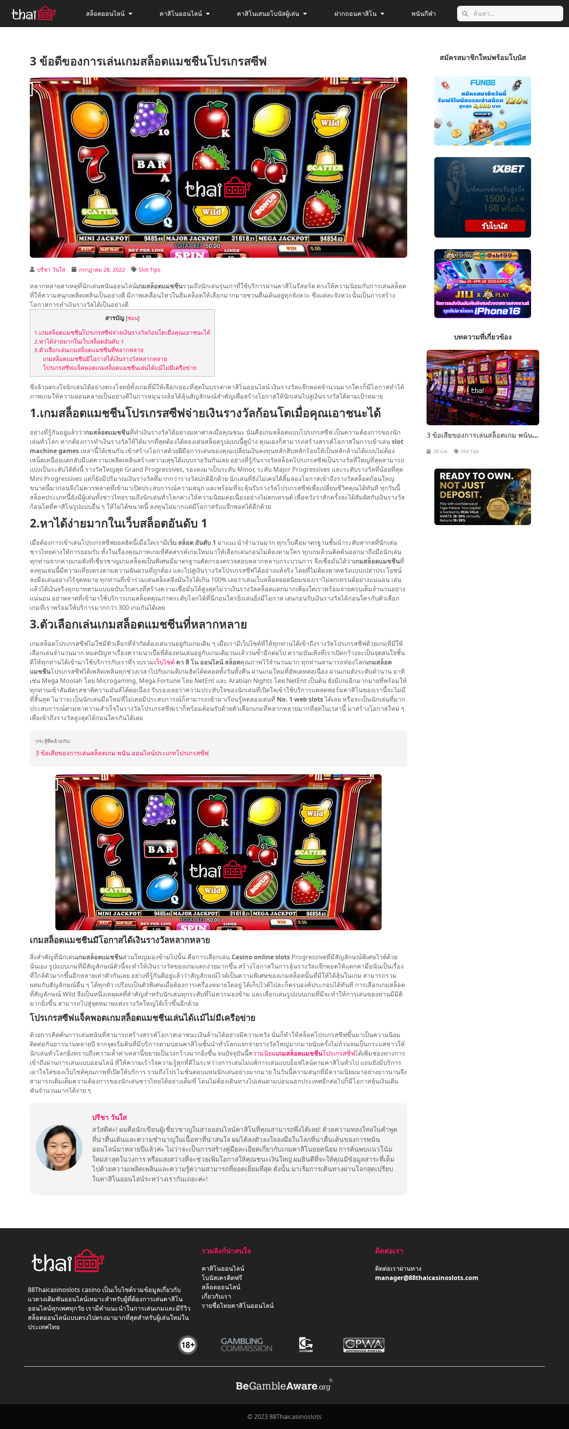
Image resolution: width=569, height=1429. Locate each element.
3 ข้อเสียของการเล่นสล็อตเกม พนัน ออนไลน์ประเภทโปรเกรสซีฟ (122, 753)
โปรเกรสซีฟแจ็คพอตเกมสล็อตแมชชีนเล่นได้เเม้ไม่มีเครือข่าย (120, 367)
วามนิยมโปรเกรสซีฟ (304, 1053)
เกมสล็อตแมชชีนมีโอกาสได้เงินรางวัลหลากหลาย (105, 359)
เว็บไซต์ (164, 662)
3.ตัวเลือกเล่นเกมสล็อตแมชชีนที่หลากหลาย (89, 350)
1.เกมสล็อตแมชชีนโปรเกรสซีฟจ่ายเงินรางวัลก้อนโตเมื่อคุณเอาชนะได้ (122, 332)
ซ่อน (133, 318)
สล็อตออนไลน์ (105, 13)
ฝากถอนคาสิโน (355, 13)
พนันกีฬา (423, 13)
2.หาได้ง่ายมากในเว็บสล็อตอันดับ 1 (79, 341)
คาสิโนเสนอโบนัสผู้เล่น (268, 13)
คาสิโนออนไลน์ (180, 13)
